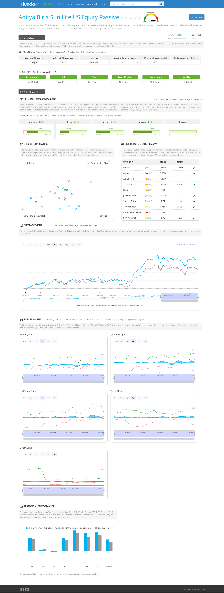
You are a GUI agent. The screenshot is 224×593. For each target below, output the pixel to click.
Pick (70, 4)
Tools (102, 4)
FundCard (92, 4)
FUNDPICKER (55, 4)
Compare (79, 4)
